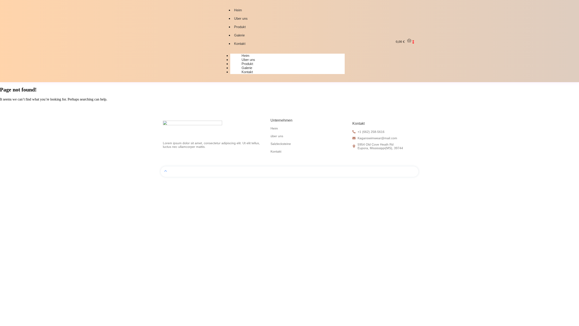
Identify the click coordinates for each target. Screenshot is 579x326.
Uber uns (241, 18)
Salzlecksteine (281, 144)
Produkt (240, 27)
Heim (238, 10)
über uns (277, 136)
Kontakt (239, 44)
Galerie (239, 35)
